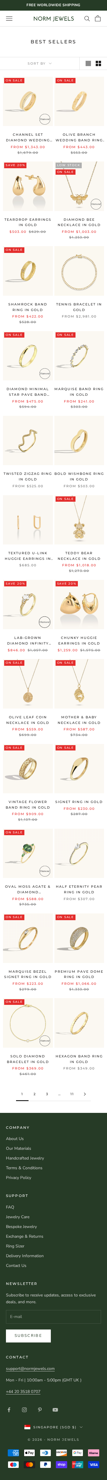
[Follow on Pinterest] (40, 1410)
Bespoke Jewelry (21, 1226)
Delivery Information (25, 1256)
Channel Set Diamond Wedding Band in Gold (28, 138)
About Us (15, 1139)
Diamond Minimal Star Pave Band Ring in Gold (28, 392)
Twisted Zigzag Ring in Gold (28, 476)
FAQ (10, 1207)
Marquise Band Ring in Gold (79, 392)
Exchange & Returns (24, 1236)
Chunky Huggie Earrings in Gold (79, 640)
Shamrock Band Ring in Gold (27, 307)
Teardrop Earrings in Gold (27, 222)
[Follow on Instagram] (24, 1410)
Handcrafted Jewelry (25, 1158)
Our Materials (18, 1148)
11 (72, 1094)
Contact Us (16, 1265)
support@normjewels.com (30, 1368)
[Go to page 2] (84, 1094)
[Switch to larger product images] (88, 63)
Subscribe (28, 1335)
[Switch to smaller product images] (98, 63)
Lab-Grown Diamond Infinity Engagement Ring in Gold (28, 641)
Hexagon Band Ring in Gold (79, 1059)
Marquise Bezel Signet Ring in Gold (28, 974)
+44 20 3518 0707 (23, 1391)
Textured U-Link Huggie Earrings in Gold (28, 556)
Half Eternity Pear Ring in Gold (79, 889)
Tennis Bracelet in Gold (79, 307)
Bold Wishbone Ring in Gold (79, 476)
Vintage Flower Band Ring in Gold (28, 804)
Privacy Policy (18, 1177)
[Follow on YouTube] (55, 1410)
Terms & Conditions (24, 1168)
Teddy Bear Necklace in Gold (79, 556)
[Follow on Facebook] (9, 1410)
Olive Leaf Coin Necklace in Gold (27, 720)
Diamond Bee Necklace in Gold (79, 222)
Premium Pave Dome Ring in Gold (79, 974)
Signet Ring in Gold (79, 802)
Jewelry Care (17, 1217)
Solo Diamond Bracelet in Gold (28, 1059)
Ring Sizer (15, 1246)
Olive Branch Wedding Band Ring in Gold (79, 138)
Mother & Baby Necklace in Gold (79, 720)
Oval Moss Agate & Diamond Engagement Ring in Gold (28, 889)
